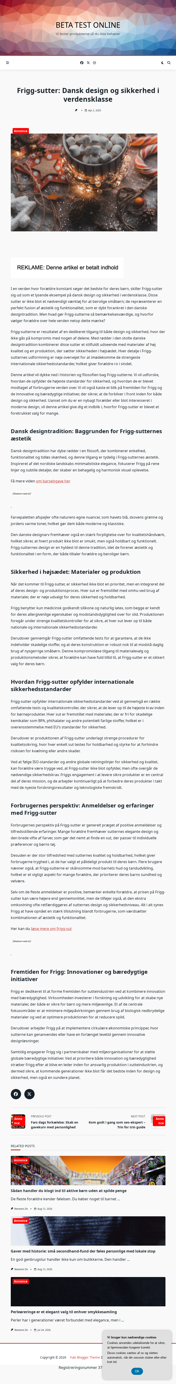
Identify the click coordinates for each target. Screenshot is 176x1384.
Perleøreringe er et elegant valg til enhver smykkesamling (64, 1311)
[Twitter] (88, 63)
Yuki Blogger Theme (85, 1357)
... (118, 1198)
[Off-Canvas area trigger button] (8, 63)
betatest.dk (21, 1208)
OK (137, 1371)
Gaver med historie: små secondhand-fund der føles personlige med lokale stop (83, 1251)
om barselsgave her (53, 481)
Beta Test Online (88, 25)
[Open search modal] (168, 63)
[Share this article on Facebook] (16, 1094)
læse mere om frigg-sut (51, 928)
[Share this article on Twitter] (29, 1094)
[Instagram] (94, 63)
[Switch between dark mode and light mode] (163, 63)
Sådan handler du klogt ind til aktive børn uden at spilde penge (68, 1190)
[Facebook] (81, 63)
